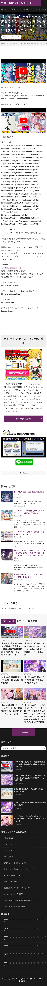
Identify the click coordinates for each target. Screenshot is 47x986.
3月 (16, 920)
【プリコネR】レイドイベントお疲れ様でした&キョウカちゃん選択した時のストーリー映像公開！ (35, 649)
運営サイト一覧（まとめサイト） (16, 863)
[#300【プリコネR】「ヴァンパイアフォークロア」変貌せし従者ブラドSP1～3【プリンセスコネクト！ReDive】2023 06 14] (7, 554)
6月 (25, 920)
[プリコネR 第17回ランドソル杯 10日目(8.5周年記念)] (7, 793)
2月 (13, 920)
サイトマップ (9, 850)
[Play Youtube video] (23, 71)
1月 (10, 920)
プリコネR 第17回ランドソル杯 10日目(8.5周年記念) (12, 680)
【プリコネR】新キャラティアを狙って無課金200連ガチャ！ (34, 680)
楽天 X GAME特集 (10, 882)
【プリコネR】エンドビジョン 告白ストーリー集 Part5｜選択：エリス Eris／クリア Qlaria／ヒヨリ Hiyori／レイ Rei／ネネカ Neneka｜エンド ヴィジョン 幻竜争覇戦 (35, 713)
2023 (6, 945)
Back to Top (23, 732)
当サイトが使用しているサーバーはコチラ (19, 869)
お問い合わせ (14, 9)
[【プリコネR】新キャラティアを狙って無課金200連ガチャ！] (7, 807)
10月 (37, 928)
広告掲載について (29, 9)
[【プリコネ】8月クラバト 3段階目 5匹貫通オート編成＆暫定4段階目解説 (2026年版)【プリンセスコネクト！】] (7, 766)
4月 (19, 920)
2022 (6, 954)
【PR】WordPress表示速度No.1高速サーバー (20, 900)
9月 (34, 928)
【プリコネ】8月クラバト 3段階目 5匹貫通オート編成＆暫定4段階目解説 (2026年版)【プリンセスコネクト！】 (11, 649)
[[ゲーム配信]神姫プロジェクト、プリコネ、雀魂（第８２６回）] (7, 578)
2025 (6, 928)
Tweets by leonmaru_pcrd (11, 268)
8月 (31, 920)
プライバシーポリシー (12, 844)
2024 (6, 937)
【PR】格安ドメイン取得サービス (16, 907)
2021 (6, 963)
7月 (28, 920)
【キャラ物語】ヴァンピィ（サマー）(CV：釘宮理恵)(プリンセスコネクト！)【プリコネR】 (12, 709)
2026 (6, 920)
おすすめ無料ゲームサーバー (14, 875)
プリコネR (15, 37)
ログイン (22, 608)
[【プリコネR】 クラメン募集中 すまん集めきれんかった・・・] (7, 536)
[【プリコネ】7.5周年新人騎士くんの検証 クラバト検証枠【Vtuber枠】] (7, 515)
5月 (22, 920)
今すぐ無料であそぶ (23, 419)
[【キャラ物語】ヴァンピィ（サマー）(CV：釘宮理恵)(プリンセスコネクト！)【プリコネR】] (7, 820)
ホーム (3, 9)
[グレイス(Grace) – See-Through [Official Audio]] (7, 496)
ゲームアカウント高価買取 (13, 894)
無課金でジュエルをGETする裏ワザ (17, 888)
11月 (41, 928)
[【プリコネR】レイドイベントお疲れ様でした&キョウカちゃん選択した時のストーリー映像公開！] (7, 779)
